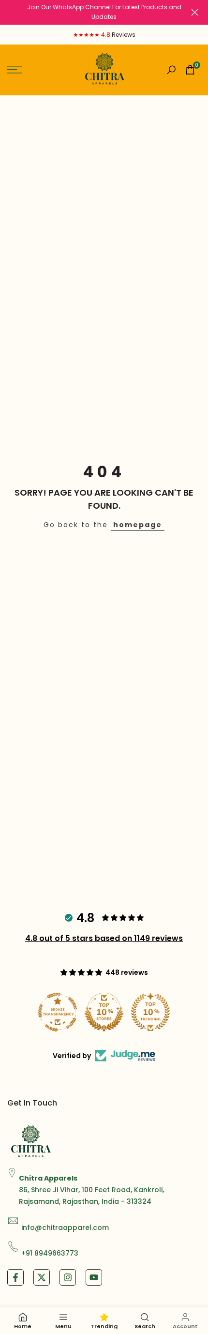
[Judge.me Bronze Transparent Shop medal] (57, 1012)
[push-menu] (14, 69)
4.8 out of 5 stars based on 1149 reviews (104, 938)
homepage (137, 525)
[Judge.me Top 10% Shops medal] (104, 1012)
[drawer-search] (171, 70)
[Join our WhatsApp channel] (104, 12)
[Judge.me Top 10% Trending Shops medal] (150, 1012)
